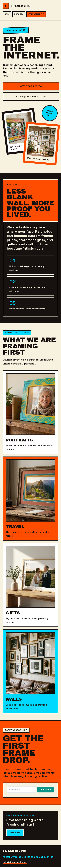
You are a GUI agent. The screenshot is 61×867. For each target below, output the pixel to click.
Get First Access (31, 86)
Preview (18, 14)
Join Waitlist (36, 14)
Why (7, 14)
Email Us (15, 832)
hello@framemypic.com (31, 96)
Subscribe (46, 789)
